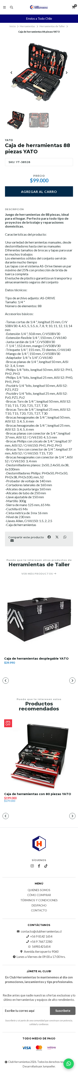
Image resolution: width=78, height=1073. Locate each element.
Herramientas (27, 26)
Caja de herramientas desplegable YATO (36, 658)
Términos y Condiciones (39, 900)
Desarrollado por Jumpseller (39, 1066)
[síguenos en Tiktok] (46, 866)
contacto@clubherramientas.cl (41, 931)
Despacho (39, 905)
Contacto (39, 910)
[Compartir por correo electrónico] (12, 540)
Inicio (13, 26)
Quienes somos (39, 890)
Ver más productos (37, 573)
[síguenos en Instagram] (32, 866)
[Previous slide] (11, 72)
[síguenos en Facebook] (39, 866)
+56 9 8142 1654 (41, 936)
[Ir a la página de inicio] (39, 7)
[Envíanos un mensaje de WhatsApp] (68, 1063)
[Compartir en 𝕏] (57, 536)
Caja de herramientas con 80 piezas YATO (37, 794)
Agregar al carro (39, 192)
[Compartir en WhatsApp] (64, 536)
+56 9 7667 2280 (41, 941)
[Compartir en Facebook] (49, 536)
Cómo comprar (39, 895)
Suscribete (62, 1010)
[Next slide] (66, 72)
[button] (5, 680)
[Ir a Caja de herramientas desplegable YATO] (39, 618)
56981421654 (41, 946)
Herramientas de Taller (52, 26)
